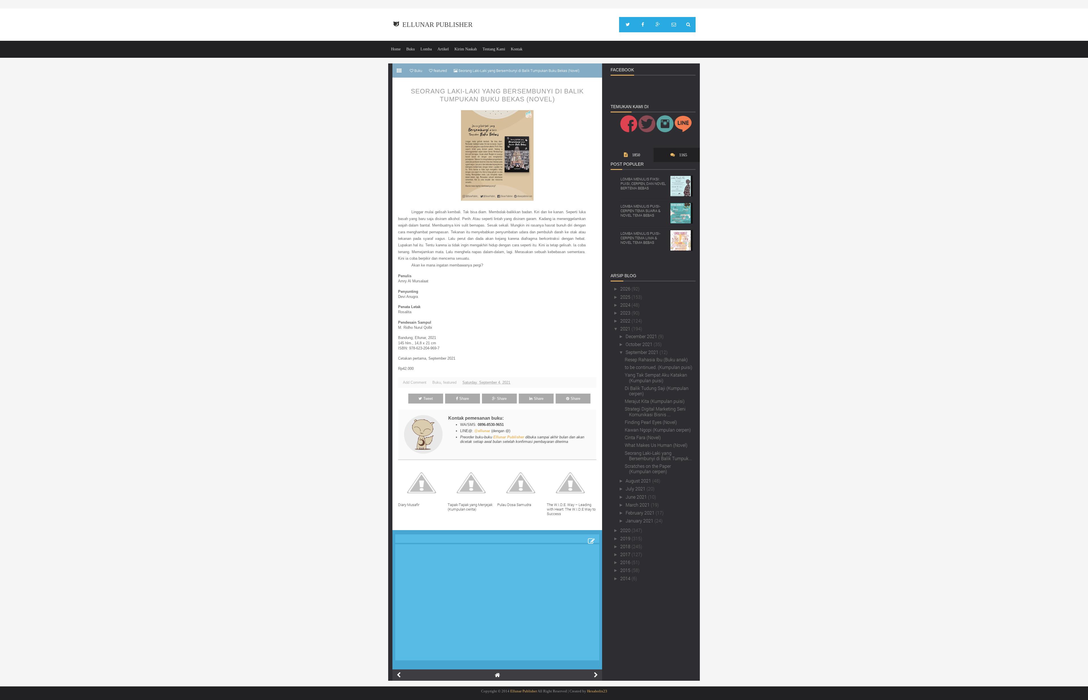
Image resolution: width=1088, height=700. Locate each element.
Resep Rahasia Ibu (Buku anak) (656, 359)
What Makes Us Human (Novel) (656, 445)
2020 (626, 530)
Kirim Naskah (465, 49)
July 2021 (636, 489)
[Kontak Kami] (673, 24)
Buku (410, 49)
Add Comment (414, 382)
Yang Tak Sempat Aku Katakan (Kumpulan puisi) (656, 377)
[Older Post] (596, 675)
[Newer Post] (398, 675)
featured (449, 382)
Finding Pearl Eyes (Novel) (651, 422)
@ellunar (482, 431)
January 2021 (640, 521)
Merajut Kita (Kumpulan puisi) (655, 401)
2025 (626, 297)
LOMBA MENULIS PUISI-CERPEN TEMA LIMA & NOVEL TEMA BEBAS (640, 238)
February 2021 (641, 513)
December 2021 (642, 336)
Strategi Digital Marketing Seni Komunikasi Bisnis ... (655, 411)
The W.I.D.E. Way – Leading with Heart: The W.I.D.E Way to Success (571, 509)
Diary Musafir (408, 504)
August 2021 (639, 481)
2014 (626, 578)
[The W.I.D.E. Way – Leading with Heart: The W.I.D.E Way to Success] (571, 483)
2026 (626, 289)
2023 (626, 313)
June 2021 (637, 497)
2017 (626, 554)
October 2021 (640, 344)
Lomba (426, 49)
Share (464, 398)
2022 (626, 321)
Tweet (428, 398)
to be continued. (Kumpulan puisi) (658, 367)
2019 (626, 538)
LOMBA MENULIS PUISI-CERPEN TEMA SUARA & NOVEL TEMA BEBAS (640, 210)
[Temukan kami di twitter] (627, 24)
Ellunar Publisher (437, 24)
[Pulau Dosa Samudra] (522, 483)
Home (396, 49)
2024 (626, 305)
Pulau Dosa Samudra (514, 504)
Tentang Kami (494, 49)
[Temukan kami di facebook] (642, 24)
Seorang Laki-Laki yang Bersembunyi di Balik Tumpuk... (658, 455)
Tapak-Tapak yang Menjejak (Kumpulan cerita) (470, 507)
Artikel (443, 49)
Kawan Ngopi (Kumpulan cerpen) (658, 430)
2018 (626, 546)
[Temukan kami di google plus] (658, 24)
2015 (626, 570)
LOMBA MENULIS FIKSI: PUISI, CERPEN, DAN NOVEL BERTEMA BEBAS (643, 183)
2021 (626, 329)
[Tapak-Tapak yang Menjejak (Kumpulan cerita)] (472, 483)
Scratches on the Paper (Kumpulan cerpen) (648, 468)
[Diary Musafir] (423, 483)
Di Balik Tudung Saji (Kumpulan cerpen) (656, 390)
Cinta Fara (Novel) (643, 437)
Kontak (516, 49)
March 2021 (638, 505)
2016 (626, 562)
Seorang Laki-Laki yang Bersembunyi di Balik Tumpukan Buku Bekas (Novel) (497, 95)
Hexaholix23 (597, 691)
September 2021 (643, 352)
